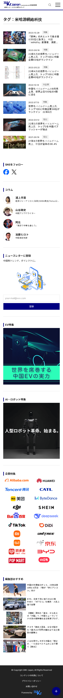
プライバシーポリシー (31, 681)
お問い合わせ (31, 686)
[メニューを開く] (57, 4)
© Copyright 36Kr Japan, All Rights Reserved (31, 670)
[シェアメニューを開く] (56, 691)
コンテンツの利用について (31, 675)
